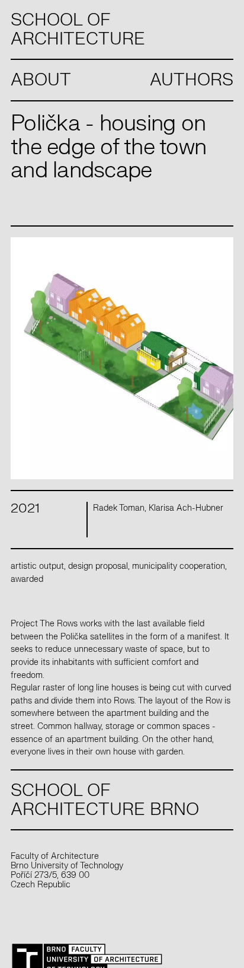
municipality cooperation (178, 566)
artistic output (37, 566)
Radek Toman (119, 508)
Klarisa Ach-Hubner (186, 508)
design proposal (98, 566)
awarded (27, 579)
